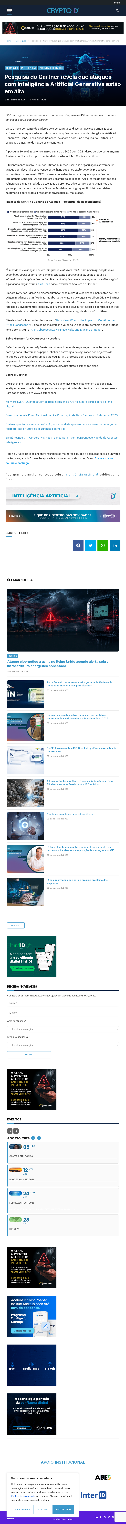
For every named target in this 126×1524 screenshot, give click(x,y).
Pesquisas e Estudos (51, 68)
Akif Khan (44, 284)
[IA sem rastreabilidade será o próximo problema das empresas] (25, 892)
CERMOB (13, 656)
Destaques (12, 68)
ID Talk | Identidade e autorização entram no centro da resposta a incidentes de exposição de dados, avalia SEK (80, 849)
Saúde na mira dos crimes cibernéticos (70, 814)
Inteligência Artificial (81, 474)
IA (22, 68)
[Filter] (16, 1131)
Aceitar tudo (63, 1509)
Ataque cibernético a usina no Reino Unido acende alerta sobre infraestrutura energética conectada (57, 664)
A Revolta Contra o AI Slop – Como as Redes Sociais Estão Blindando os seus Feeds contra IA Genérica (80, 783)
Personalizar (22, 1509)
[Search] (117, 10)
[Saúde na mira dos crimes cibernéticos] (25, 826)
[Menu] (9, 10)
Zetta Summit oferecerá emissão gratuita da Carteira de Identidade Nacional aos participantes (79, 684)
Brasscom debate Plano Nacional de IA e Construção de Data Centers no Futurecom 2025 (62, 415)
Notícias (31, 68)
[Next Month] (39, 1138)
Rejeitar (43, 1509)
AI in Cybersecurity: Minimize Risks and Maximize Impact (66, 329)
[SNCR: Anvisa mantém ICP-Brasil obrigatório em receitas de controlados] (25, 760)
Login (117, 2)
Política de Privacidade (23, 1496)
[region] (43, 1495)
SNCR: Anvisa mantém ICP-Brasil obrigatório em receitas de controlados (81, 750)
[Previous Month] (33, 1138)
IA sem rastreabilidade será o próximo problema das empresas (77, 882)
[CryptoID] (63, 10)
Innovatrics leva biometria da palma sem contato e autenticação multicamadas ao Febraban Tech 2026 (77, 717)
